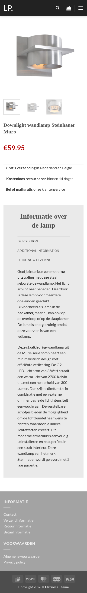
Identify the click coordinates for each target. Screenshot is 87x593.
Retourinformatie (17, 526)
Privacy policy (14, 562)
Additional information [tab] (38, 251)
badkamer (25, 312)
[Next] (76, 56)
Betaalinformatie (16, 532)
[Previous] (11, 56)
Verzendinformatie (18, 520)
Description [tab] (27, 241)
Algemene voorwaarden (22, 556)
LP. (8, 8)
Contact (9, 514)
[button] (57, 7)
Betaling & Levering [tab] (34, 260)
